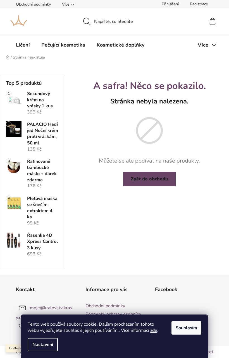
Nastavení (42, 345)
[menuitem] (22, 44)
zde (153, 330)
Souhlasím (186, 328)
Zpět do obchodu (149, 179)
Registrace (199, 4)
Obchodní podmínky (33, 4)
